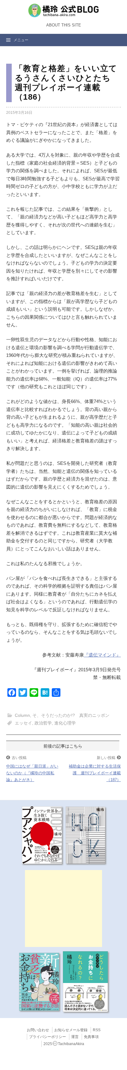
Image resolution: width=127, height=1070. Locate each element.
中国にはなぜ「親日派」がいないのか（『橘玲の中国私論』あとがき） (32, 773)
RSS (96, 1030)
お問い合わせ (38, 1030)
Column (22, 715)
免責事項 (91, 1037)
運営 (75, 1037)
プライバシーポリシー (47, 1037)
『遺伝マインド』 (102, 654)
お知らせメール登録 (71, 1030)
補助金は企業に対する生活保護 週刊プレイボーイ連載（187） (95, 773)
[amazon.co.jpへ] (42, 834)
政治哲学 (43, 723)
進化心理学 (65, 723)
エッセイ (23, 723)
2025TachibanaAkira (63, 1044)
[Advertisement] (63, 908)
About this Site (63, 25)
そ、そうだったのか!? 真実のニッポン (70, 715)
